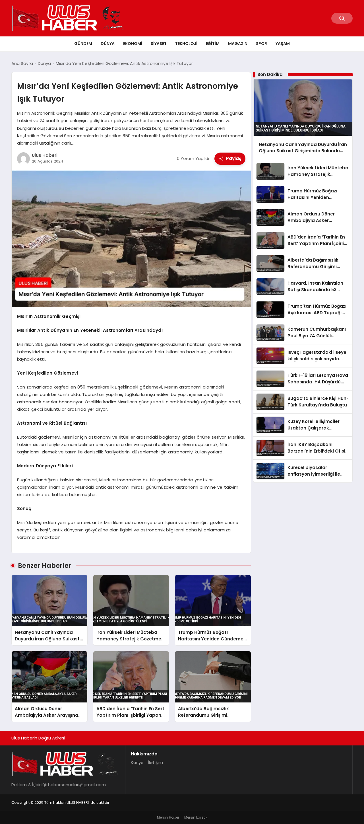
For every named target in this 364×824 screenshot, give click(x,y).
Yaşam (283, 43)
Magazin (237, 43)
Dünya (108, 43)
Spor (261, 43)
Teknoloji (186, 43)
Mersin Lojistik (195, 817)
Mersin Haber (168, 817)
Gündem (83, 43)
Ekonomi (132, 43)
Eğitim (213, 43)
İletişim (155, 762)
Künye (137, 762)
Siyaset (159, 43)
